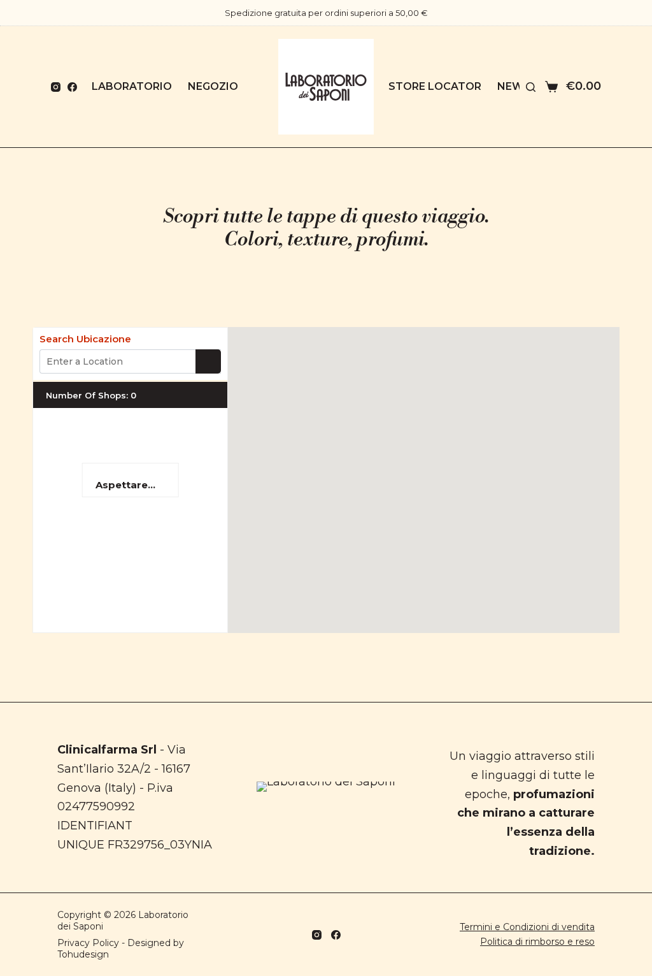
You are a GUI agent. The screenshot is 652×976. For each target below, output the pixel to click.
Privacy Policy (88, 943)
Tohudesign (83, 954)
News (513, 86)
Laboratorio (132, 86)
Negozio (213, 86)
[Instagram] (55, 87)
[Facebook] (72, 87)
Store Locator (434, 86)
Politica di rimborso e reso (537, 941)
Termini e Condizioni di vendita (527, 927)
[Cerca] (530, 87)
